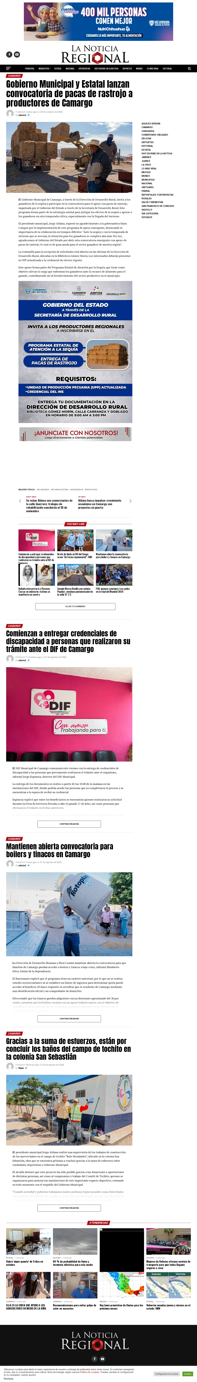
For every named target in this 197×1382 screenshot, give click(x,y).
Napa (21, 1068)
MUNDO (139, 68)
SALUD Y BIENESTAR (98, 76)
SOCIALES (147, 217)
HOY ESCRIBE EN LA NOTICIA (106, 68)
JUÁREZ (146, 161)
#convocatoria (60, 490)
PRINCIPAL (29, 68)
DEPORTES (127, 68)
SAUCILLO (147, 210)
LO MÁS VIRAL (153, 68)
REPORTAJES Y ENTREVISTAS (157, 195)
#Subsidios (77, 490)
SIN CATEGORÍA (150, 213)
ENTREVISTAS (84, 68)
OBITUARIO (148, 187)
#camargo (43, 490)
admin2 (22, 115)
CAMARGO (147, 127)
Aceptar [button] (187, 1374)
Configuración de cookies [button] (166, 1374)
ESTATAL (57, 68)
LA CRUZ (146, 165)
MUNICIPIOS (44, 68)
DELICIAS (146, 138)
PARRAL (146, 191)
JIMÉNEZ (146, 157)
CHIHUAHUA (148, 131)
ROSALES (147, 198)
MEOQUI (146, 172)
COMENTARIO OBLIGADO (155, 135)
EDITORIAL (167, 68)
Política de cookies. (90, 1372)
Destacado (91, 490)
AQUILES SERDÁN (151, 123)
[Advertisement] (75, 463)
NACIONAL (70, 68)
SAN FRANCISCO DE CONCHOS (158, 206)
